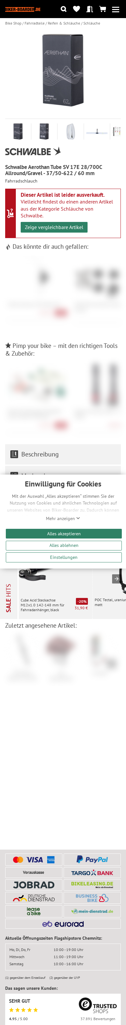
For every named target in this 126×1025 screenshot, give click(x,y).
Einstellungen (64, 557)
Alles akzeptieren (64, 533)
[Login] (89, 9)
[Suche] (63, 9)
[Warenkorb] (102, 9)
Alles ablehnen (64, 545)
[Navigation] (115, 9)
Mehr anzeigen (61, 518)
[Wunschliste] (76, 9)
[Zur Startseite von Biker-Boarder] (22, 9)
